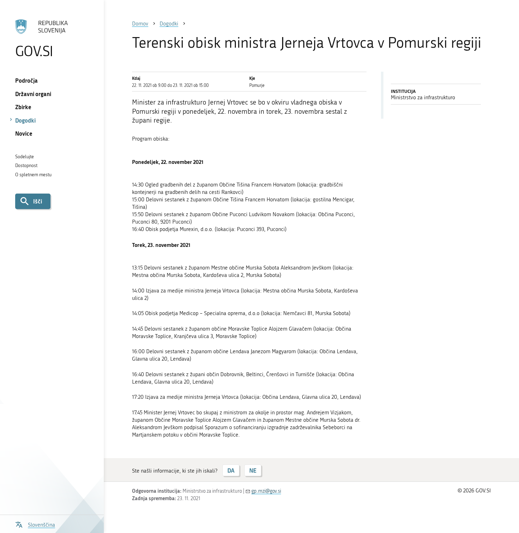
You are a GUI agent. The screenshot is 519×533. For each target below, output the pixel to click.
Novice (23, 133)
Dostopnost (26, 165)
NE (252, 470)
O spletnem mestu (33, 174)
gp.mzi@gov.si (266, 491)
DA (230, 470)
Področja (26, 80)
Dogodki (25, 120)
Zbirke (23, 107)
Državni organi (33, 94)
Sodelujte (24, 156)
